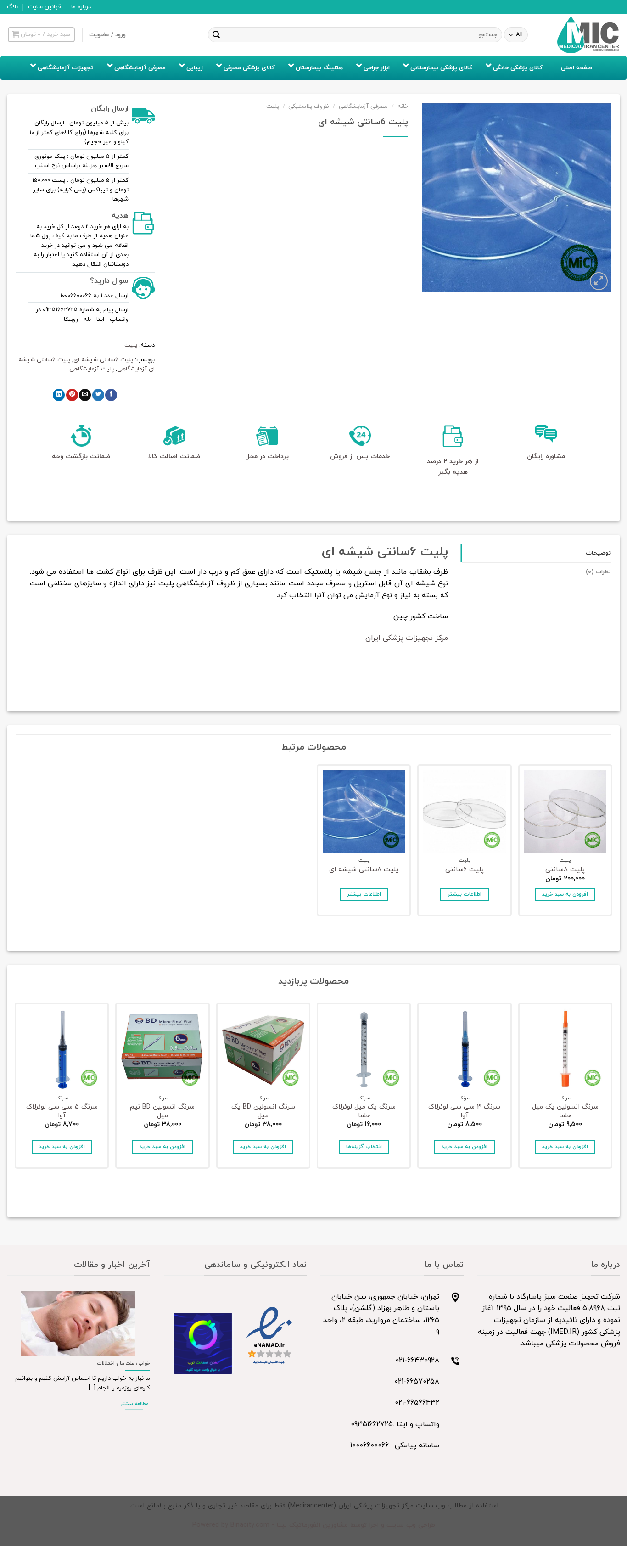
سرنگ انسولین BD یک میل (263, 1111)
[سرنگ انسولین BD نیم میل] (162, 1049)
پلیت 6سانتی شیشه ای (103, 360)
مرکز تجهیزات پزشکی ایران (406, 638)
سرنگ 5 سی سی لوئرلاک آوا (62, 1111)
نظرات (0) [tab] (598, 572)
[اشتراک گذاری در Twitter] (98, 395)
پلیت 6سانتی (464, 870)
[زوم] (599, 281)
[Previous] (610, 1088)
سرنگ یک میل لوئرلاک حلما (364, 1111)
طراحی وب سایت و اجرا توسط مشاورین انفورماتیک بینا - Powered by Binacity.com (313, 1525)
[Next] (16, 1088)
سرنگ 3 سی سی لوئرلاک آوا (464, 1111)
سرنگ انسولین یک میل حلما (565, 1111)
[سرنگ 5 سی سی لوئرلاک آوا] (62, 1049)
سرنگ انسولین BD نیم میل (162, 1111)
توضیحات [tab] (598, 553)
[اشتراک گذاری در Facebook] (111, 395)
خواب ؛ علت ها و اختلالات (123, 1364)
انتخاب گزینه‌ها (364, 1146)
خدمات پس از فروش (360, 456)
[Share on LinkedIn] (59, 395)
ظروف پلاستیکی (308, 106)
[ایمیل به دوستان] (85, 395)
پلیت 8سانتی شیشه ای (363, 870)
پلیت (272, 106)
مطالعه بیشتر (134, 1403)
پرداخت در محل (267, 456)
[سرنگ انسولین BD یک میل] (263, 1049)
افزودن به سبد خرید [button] (565, 894)
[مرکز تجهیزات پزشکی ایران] (588, 35)
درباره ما (81, 7)
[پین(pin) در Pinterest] (72, 395)
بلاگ (12, 7)
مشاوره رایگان (546, 456)
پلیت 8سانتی (565, 870)
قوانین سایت (44, 7)
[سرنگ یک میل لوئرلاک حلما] (364, 1049)
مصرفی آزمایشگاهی (363, 106)
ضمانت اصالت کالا (174, 456)
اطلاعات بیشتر (464, 894)
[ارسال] (216, 35)
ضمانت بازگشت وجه (81, 456)
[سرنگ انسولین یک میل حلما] (565, 1049)
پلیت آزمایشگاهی (91, 369)
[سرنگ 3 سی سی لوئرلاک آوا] (464, 1049)
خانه (402, 106)
